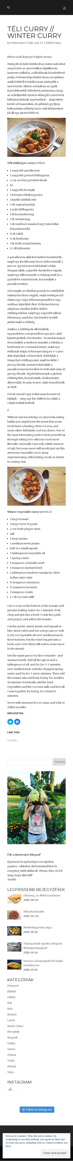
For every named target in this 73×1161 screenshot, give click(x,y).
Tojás (10, 1060)
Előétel (11, 991)
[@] (18, 1091)
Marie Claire (15, 1026)
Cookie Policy (19, 1146)
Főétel (50, 43)
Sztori (11, 1049)
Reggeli (12, 1037)
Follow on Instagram (39, 1109)
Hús (10, 1008)
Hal (9, 1003)
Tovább (11, 879)
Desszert (13, 985)
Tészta (11, 1055)
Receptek (13, 1031)
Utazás (11, 1066)
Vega (58, 43)
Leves (11, 1020)
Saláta (11, 1043)
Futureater (18, 43)
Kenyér (12, 1014)
